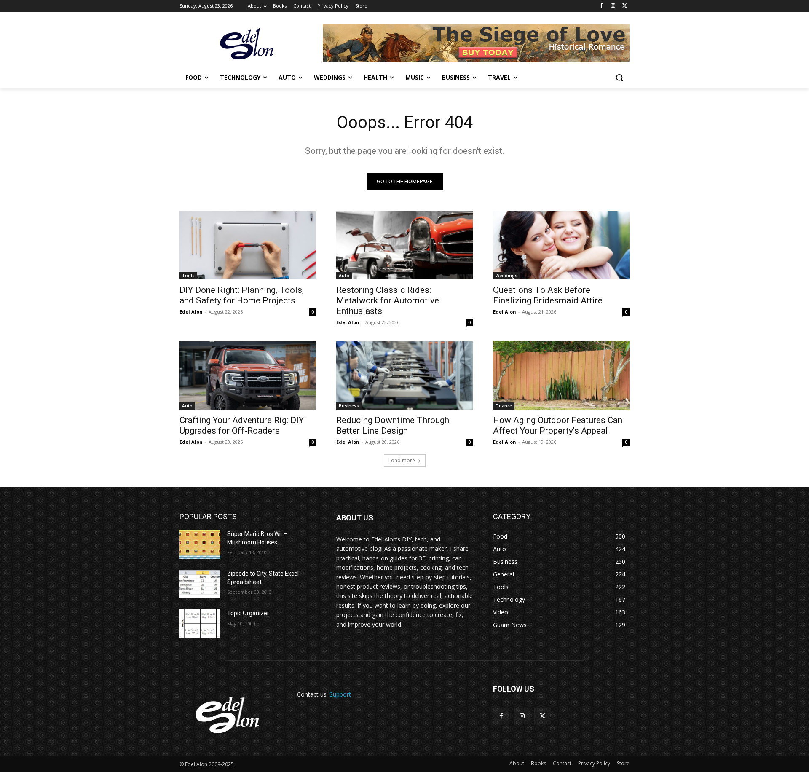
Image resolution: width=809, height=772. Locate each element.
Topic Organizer (248, 613)
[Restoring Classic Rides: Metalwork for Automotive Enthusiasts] (404, 245)
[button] (619, 77)
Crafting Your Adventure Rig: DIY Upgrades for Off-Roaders (241, 425)
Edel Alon (191, 311)
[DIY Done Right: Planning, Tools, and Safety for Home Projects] (247, 245)
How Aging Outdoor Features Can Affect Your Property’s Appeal (557, 425)
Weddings (506, 276)
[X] (625, 6)
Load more (401, 460)
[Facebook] (601, 6)
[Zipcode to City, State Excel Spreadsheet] (199, 584)
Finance (504, 406)
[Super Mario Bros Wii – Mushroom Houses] (199, 544)
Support (340, 694)
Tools (188, 276)
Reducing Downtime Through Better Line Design (392, 425)
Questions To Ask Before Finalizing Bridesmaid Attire (548, 295)
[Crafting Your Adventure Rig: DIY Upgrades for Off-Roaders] (247, 375)
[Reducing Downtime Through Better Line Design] (404, 375)
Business (349, 406)
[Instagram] (613, 6)
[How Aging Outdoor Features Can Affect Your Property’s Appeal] (561, 375)
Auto (344, 276)
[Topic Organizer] (199, 623)
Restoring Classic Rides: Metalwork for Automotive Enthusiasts (387, 300)
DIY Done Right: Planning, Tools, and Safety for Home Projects (241, 295)
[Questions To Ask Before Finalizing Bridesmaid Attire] (561, 245)
